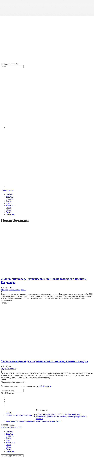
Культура (9, 197)
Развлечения (14, 290)
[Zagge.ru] (47, 62)
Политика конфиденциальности (21, 415)
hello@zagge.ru (45, 386)
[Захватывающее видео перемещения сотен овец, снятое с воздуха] (47, 330)
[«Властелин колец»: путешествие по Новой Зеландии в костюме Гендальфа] (47, 250)
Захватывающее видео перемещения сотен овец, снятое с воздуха (44, 361)
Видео (8, 212)
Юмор (8, 210)
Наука (8, 208)
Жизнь (8, 203)
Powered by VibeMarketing (11, 427)
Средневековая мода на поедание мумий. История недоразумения (33, 421)
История (9, 199)
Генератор (10, 214)
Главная (9, 194)
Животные (10, 205)
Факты (9, 201)
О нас (8, 412)
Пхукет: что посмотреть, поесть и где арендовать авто (58, 414)
